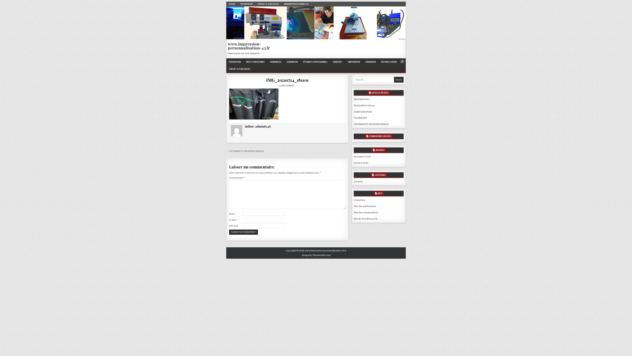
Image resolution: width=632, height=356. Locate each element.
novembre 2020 (362, 156)
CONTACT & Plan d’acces (239, 69)
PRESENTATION (246, 4)
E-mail (233, 220)
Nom (232, 214)
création (358, 181)
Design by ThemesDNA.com (316, 255)
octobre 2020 (361, 163)
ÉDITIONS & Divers (389, 61)
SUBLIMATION (292, 61)
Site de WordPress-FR (365, 219)
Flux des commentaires (366, 212)
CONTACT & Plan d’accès (268, 4)
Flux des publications (365, 206)
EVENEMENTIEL (275, 61)
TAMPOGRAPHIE (353, 61)
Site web (233, 226)
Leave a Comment (287, 85)
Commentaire (237, 178)
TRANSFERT (337, 61)
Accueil (232, 4)
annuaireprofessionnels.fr (296, 4)
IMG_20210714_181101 (287, 80)
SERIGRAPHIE (370, 61)
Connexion (359, 200)
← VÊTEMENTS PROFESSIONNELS (245, 151)
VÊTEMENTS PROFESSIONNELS (315, 61)
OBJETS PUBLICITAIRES (255, 61)
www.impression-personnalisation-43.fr (249, 45)
